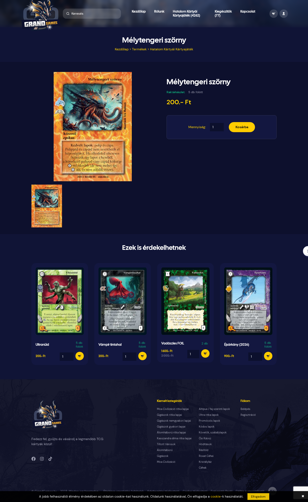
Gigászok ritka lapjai (169, 415)
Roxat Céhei (206, 456)
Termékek (139, 49)
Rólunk (159, 11)
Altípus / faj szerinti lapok (214, 409)
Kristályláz (205, 462)
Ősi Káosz (205, 438)
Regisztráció (248, 415)
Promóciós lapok (209, 420)
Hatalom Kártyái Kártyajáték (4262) (186, 13)
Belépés (245, 409)
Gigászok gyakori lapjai (171, 426)
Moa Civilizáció (166, 462)
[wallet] (273, 13)
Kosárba (242, 127)
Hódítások (205, 444)
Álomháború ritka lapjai (171, 432)
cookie (216, 496)
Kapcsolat (247, 11)
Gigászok (162, 456)
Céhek (203, 467)
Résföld (203, 450)
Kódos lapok (207, 426)
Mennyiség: (197, 127)
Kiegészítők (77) (223, 13)
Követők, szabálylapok (213, 432)
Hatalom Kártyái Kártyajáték (171, 49)
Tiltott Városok (166, 444)
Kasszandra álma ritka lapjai (174, 438)
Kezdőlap (139, 11)
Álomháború (164, 450)
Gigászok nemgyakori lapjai (174, 420)
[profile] (284, 13)
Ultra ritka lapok (209, 415)
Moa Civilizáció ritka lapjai (173, 409)
